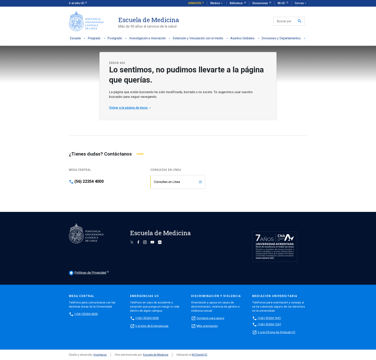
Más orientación (207, 326)
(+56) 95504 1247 (269, 324)
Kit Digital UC (199, 354)
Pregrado (94, 38)
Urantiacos (100, 354)
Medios (216, 3)
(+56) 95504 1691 (269, 318)
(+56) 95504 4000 (86, 314)
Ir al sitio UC (76, 3)
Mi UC (282, 3)
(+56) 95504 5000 (147, 318)
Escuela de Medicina (155, 354)
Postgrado (115, 38)
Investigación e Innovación (147, 38)
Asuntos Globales (242, 38)
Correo (301, 3)
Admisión (194, 3)
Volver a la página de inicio (130, 108)
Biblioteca (236, 3)
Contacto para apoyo (210, 318)
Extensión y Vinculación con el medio (198, 38)
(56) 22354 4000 (89, 181)
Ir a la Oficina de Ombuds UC (276, 332)
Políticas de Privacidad (88, 272)
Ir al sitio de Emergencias (152, 326)
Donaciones (260, 3)
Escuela (75, 38)
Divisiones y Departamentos (281, 38)
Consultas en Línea (178, 182)
